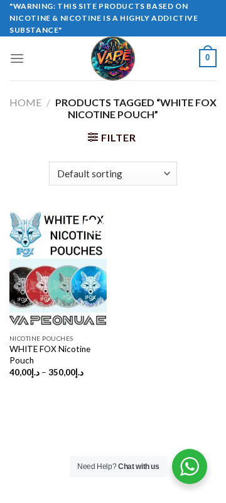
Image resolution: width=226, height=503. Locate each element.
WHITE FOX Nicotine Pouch (49, 354)
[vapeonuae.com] (113, 58)
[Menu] (16, 58)
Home (25, 102)
